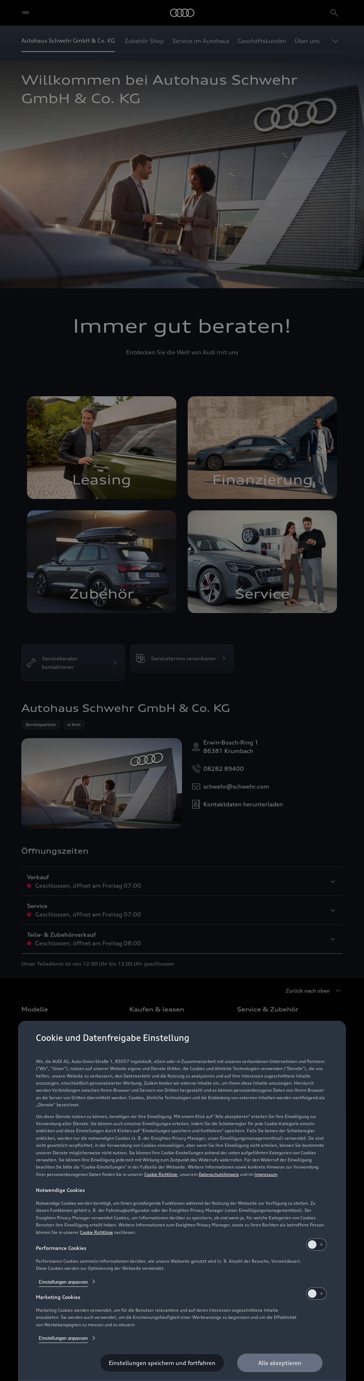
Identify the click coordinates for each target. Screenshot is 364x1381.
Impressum (266, 1174)
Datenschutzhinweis (219, 1174)
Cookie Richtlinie (160, 1174)
